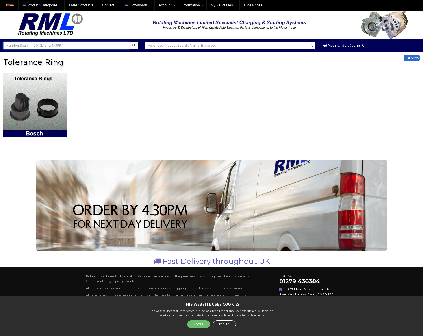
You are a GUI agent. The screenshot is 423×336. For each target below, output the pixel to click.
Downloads (139, 5)
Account (165, 5)
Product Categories (42, 5)
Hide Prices (253, 5)
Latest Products (81, 5)
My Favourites (222, 5)
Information (191, 5)
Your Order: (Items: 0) (346, 45)
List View (412, 58)
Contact (108, 5)
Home (9, 5)
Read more (257, 315)
